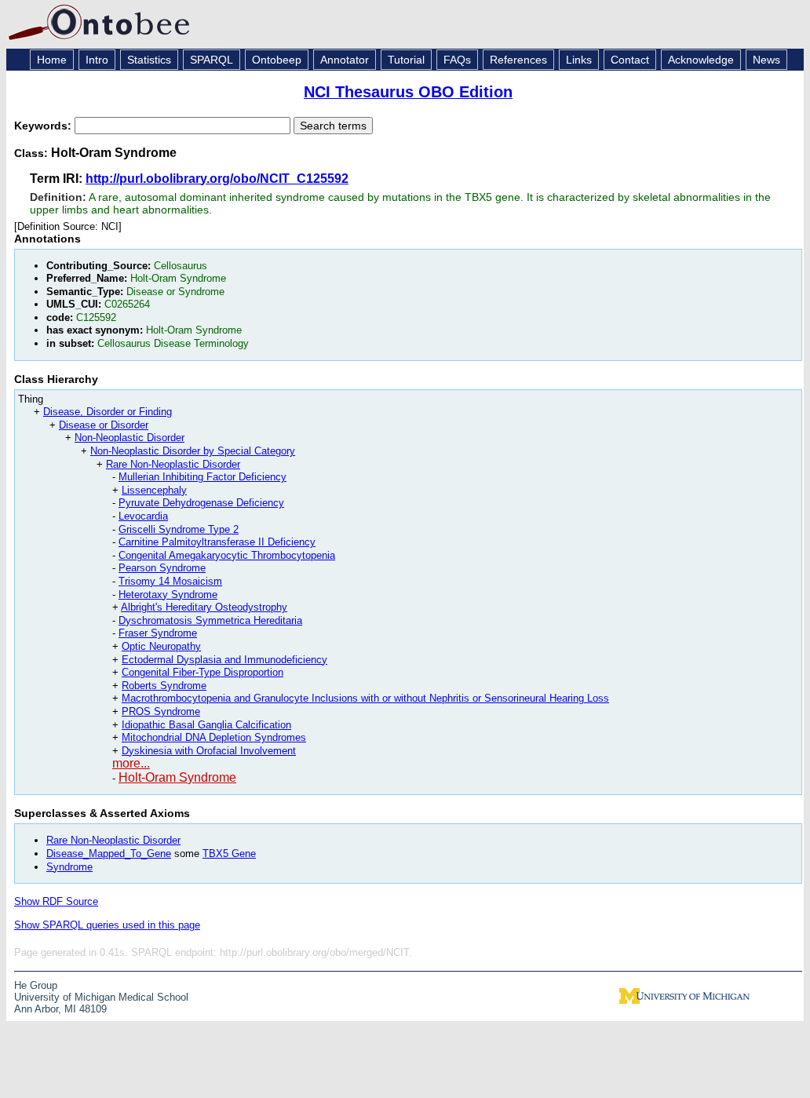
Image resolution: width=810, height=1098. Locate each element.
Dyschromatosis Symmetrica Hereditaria (210, 620)
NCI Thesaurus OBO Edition (408, 91)
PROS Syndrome (161, 711)
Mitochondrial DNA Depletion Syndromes (214, 737)
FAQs (457, 59)
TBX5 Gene (229, 853)
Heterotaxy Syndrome (168, 594)
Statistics (149, 59)
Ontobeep (276, 59)
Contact (630, 59)
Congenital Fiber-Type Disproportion (202, 672)
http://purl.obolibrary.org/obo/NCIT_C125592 (217, 178)
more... (131, 763)
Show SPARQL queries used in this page (107, 925)
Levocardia (143, 516)
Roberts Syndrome (164, 685)
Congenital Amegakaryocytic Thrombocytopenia (227, 555)
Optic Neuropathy (161, 646)
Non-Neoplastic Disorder (129, 437)
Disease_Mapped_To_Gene (108, 853)
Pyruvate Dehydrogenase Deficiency (201, 503)
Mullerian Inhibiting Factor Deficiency (202, 477)
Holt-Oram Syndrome (177, 777)
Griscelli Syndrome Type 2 (179, 529)
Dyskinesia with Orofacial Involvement (209, 751)
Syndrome (69, 867)
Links (579, 59)
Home (52, 59)
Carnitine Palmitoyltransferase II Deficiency (217, 542)
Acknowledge (701, 59)
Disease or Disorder (103, 425)
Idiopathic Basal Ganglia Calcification (206, 725)
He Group (35, 985)
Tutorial (406, 59)
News (766, 59)
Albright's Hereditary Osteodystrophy (204, 607)
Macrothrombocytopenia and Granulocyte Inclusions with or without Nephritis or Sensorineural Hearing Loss (365, 698)
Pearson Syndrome (162, 568)
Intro (97, 59)
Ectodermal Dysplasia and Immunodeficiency (224, 660)
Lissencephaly (154, 490)
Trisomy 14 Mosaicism (170, 581)
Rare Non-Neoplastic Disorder (173, 464)
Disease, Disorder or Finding (107, 412)
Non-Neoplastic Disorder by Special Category (192, 451)
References (518, 59)
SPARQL (211, 59)
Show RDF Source (56, 901)
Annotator (344, 59)
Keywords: (44, 125)
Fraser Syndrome (158, 633)
